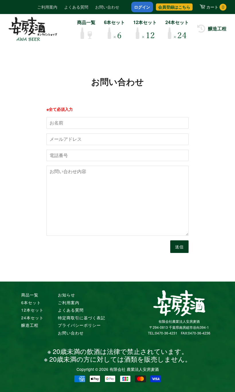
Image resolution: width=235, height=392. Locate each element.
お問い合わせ (107, 7)
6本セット (31, 302)
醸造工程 (29, 325)
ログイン (142, 7)
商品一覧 (29, 295)
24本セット (32, 317)
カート (215, 7)
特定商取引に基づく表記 (81, 317)
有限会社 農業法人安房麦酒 (134, 369)
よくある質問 (76, 7)
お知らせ (66, 295)
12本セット (32, 310)
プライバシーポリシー (79, 325)
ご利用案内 (47, 7)
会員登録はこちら (174, 7)
